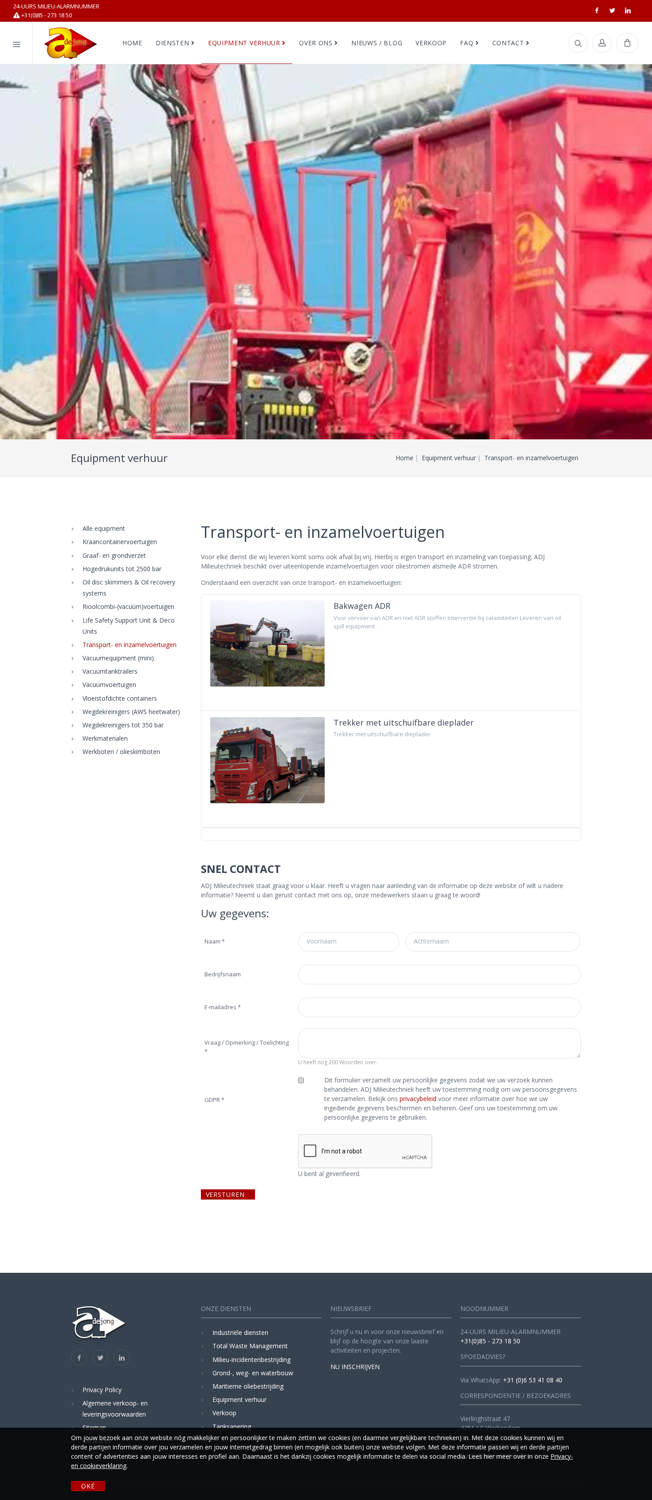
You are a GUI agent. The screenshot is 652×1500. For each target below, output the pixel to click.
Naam (214, 941)
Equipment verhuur (239, 1399)
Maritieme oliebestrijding (247, 1386)
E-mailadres (222, 1007)
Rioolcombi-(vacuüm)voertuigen (128, 606)
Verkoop (224, 1413)
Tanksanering (231, 1426)
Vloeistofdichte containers (119, 698)
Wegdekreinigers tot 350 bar (123, 725)
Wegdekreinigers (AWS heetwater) (131, 711)
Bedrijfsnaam (222, 974)
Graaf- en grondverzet (114, 555)
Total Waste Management (250, 1346)
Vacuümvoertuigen (109, 684)
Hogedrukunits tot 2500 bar (121, 568)
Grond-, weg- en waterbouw (252, 1373)
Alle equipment (103, 528)
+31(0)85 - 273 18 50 (56, 10)
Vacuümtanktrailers (109, 671)
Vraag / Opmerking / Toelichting (246, 1046)
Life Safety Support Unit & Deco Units (128, 626)
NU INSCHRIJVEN (355, 1366)
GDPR (214, 1100)
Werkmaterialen (105, 738)
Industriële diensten (240, 1332)
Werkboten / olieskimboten (121, 751)
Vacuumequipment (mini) (118, 658)
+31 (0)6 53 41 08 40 (532, 1380)
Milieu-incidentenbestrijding (251, 1359)
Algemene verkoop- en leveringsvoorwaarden (115, 1408)
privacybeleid (417, 1098)
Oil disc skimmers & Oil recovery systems (128, 587)
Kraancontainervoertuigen (119, 541)
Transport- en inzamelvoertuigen (129, 644)
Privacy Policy (102, 1390)
